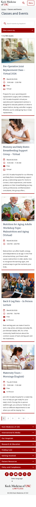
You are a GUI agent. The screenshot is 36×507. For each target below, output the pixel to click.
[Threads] (29, 474)
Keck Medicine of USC (18, 427)
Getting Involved (18, 455)
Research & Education (18, 444)
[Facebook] (7, 474)
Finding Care (18, 450)
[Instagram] (24, 474)
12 (23, 418)
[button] (24, 3)
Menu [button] (31, 3)
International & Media (18, 432)
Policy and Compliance (18, 467)
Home (3, 9)
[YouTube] (16, 474)
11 (19, 418)
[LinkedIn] (20, 474)
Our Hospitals (18, 438)
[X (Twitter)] (11, 474)
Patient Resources (18, 461)
